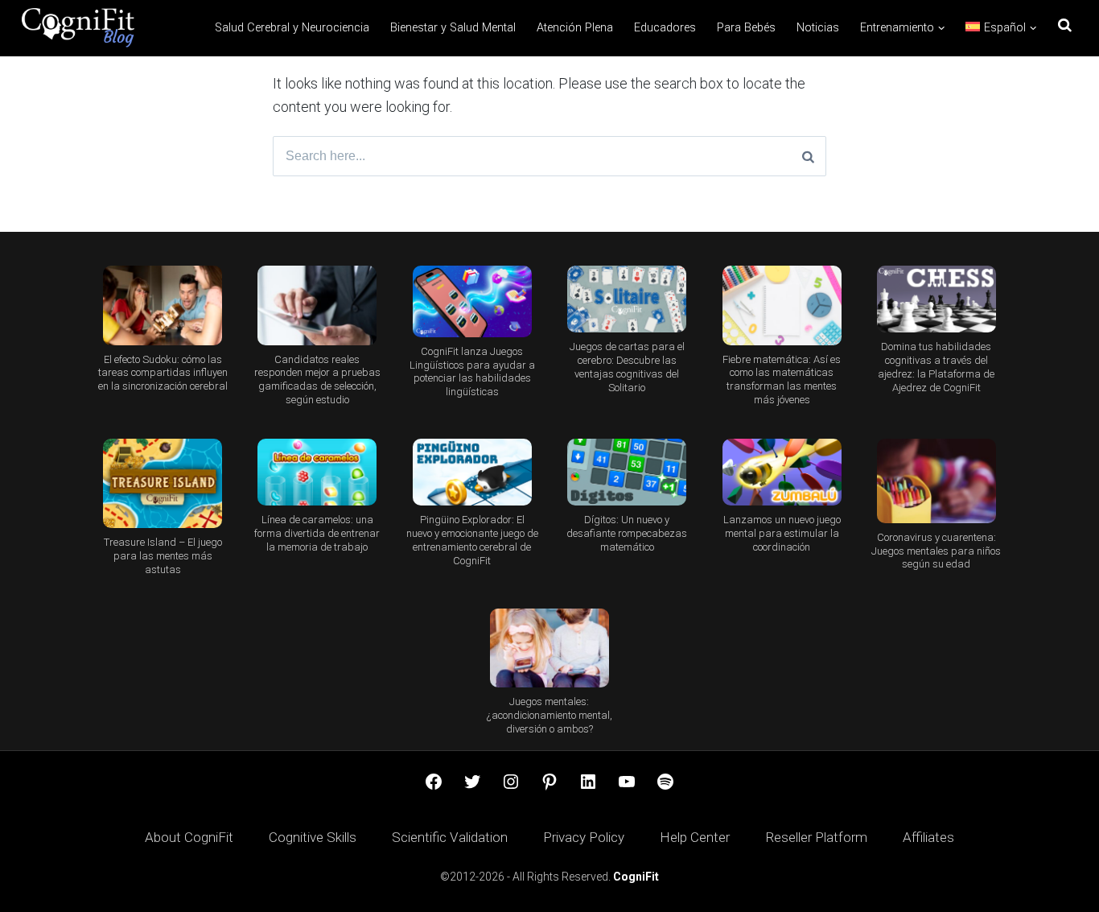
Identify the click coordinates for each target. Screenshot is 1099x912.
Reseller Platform (816, 837)
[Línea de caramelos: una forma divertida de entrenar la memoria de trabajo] (317, 472)
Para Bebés (746, 28)
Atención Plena (575, 28)
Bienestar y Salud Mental (453, 28)
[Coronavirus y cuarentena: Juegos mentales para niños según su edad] (936, 481)
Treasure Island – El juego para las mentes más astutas (163, 556)
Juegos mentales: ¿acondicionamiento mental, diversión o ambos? (549, 715)
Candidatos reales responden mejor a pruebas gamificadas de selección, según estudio (317, 379)
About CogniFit (189, 837)
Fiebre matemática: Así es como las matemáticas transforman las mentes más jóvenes (781, 379)
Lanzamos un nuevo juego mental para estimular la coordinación (782, 533)
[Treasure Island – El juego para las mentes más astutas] (162, 483)
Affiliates (928, 837)
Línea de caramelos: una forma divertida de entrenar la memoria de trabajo (317, 533)
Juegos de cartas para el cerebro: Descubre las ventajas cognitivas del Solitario (627, 367)
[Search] (808, 156)
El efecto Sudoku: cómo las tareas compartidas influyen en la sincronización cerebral (163, 373)
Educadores (665, 28)
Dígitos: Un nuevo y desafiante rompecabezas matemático (626, 533)
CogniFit (636, 876)
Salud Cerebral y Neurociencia (292, 28)
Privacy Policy (583, 837)
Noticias (817, 28)
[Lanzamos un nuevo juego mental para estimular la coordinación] (781, 472)
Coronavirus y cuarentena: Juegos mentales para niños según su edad (936, 551)
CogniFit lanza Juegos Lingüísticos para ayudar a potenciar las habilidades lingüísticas (472, 371)
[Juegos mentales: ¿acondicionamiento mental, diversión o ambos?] (549, 648)
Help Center (695, 837)
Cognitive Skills (312, 837)
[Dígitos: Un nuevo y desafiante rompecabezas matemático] (627, 472)
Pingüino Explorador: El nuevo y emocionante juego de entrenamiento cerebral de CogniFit (472, 540)
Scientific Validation (450, 837)
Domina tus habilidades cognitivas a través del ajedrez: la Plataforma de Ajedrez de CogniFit (936, 367)
